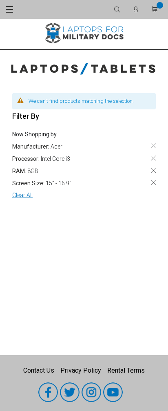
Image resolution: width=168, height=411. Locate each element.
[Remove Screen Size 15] (153, 182)
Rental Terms (126, 370)
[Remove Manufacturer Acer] (153, 145)
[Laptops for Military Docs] (84, 32)
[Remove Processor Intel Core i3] (153, 158)
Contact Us (38, 370)
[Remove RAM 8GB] (153, 170)
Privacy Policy (80, 370)
